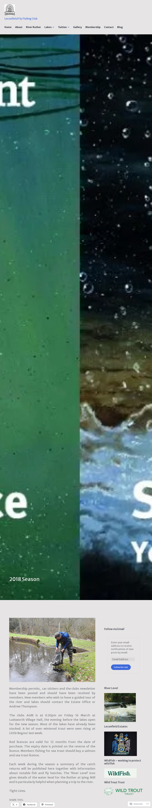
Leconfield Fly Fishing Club (20, 18)
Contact (109, 27)
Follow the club (121, 667)
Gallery (77, 27)
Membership (92, 27)
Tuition (62, 27)
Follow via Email (114, 629)
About (18, 27)
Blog (120, 27)
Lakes (48, 27)
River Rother (33, 27)
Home (8, 27)
